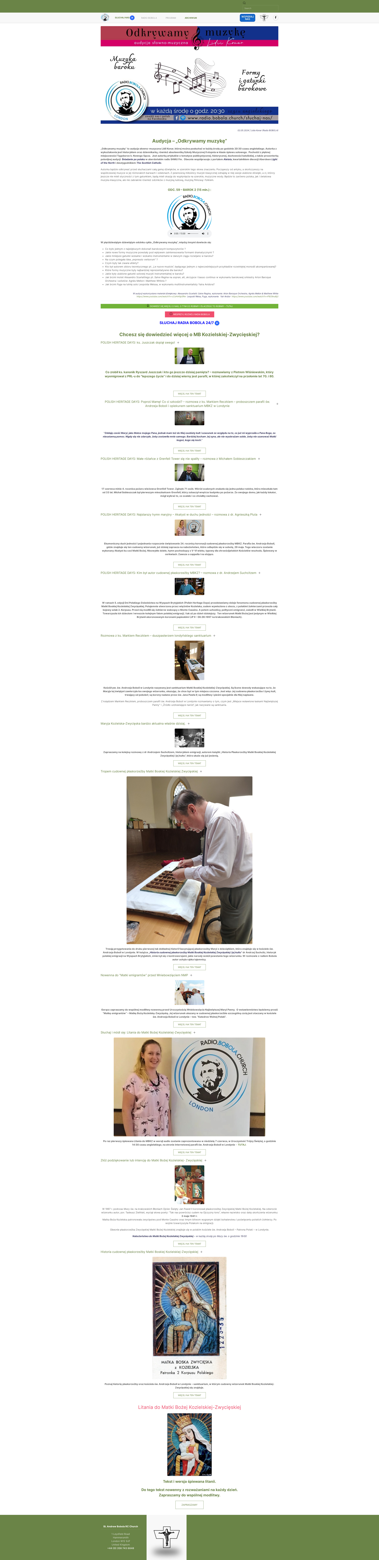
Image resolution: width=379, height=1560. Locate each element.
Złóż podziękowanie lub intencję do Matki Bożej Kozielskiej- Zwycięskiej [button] (151, 1160)
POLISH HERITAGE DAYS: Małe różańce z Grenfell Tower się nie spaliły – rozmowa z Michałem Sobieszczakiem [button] (178, 458)
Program (171, 18)
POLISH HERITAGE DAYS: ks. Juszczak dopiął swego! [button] (138, 342)
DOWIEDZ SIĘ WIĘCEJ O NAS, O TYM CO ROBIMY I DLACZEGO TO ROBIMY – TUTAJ (191, 306)
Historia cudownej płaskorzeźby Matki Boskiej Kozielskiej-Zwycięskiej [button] (149, 1252)
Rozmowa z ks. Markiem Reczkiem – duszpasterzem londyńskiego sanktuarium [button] (156, 635)
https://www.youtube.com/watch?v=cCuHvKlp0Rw (162, 296)
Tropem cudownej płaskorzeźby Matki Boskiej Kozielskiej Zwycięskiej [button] (149, 771)
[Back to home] (105, 18)
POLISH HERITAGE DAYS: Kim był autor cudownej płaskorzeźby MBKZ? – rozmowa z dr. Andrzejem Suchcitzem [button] (178, 573)
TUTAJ (242, 1144)
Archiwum (191, 18)
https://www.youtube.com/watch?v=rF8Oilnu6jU (255, 296)
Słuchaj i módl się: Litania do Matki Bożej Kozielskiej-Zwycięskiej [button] (146, 1032)
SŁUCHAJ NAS (122, 17)
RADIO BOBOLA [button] (149, 18)
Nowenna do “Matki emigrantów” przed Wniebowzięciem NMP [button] (144, 975)
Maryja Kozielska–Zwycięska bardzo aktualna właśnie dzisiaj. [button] (143, 723)
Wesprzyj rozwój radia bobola (191, 314)
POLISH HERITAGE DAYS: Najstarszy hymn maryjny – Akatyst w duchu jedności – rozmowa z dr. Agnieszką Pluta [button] (179, 514)
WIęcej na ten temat (189, 393)
